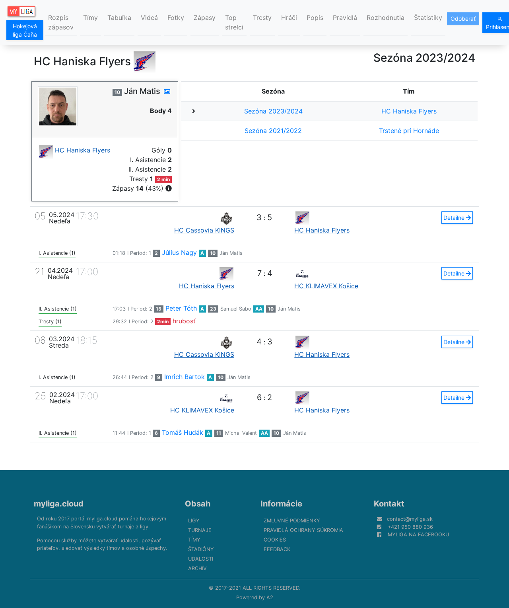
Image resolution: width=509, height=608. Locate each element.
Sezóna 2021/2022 (273, 131)
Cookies (275, 540)
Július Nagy (179, 252)
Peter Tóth (181, 308)
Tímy (90, 18)
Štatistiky (428, 18)
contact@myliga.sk (410, 519)
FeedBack (277, 549)
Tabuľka (119, 18)
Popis (315, 18)
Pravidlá (345, 18)
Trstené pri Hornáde (409, 131)
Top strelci (234, 22)
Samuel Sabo (235, 309)
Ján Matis (231, 253)
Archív (197, 568)
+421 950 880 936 (410, 527)
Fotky (175, 18)
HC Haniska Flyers (409, 111)
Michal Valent (241, 433)
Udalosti (200, 559)
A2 (269, 597)
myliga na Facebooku (418, 535)
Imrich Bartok (184, 377)
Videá (149, 18)
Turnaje (200, 530)
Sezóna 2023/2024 (273, 111)
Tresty (262, 18)
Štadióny (201, 549)
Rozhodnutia (385, 18)
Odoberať (463, 18)
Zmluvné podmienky (292, 521)
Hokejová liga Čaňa (25, 30)
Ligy (194, 521)
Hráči (289, 18)
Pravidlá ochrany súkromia (303, 530)
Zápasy (205, 18)
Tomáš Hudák (182, 432)
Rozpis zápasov (61, 22)
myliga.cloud (59, 503)
